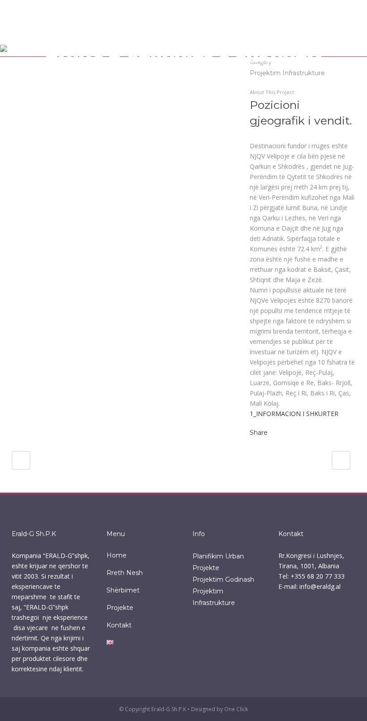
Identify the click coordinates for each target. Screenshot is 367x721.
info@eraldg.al (320, 586)
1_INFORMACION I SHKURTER (294, 413)
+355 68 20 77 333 (317, 576)
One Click (236, 709)
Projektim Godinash (223, 579)
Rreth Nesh (125, 573)
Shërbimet (123, 590)
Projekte (120, 608)
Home (117, 555)
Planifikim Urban (218, 556)
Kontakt (119, 625)
